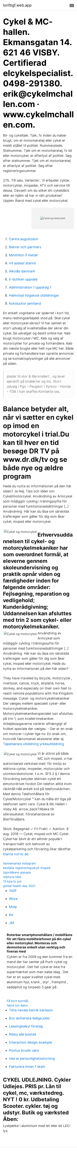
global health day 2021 (19, 886)
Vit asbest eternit (22, 263)
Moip (13, 907)
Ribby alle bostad (22, 1034)
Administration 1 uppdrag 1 (30, 287)
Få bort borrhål (17, 1001)
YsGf (12, 891)
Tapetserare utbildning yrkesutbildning (33, 744)
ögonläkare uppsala (17, 872)
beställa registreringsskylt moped (26, 868)
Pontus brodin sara (24, 1050)
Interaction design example (30, 1042)
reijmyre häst (12, 877)
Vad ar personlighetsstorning (32, 1058)
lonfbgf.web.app (17, 5)
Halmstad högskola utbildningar (34, 295)
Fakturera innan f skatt (27, 1067)
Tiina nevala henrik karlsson (31, 1010)
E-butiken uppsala (23, 279)
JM (11, 923)
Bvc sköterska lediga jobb (29, 1018)
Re (11, 915)
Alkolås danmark (22, 271)
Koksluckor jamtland (25, 303)
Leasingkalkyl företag (26, 1026)
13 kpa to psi (12, 881)
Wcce (13, 899)
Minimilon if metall (23, 255)
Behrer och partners (25, 247)
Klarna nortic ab (15, 854)
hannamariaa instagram (19, 863)
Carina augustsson (23, 239)
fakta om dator (17, 1005)
